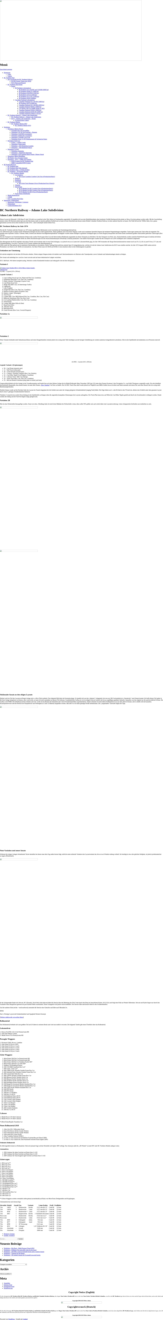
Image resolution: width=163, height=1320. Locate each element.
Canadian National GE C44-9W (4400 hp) (31, 101)
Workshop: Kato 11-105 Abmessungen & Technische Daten (29, 139)
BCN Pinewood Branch (18, 83)
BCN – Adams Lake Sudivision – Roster (23, 118)
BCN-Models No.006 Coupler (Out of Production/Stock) (36, 190)
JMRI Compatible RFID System (21, 163)
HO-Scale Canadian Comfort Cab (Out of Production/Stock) (37, 176)
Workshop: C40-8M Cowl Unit (20, 137)
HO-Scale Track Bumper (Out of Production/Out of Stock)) (36, 183)
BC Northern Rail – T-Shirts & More (19, 170)
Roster (13, 86)
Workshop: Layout (13, 149)
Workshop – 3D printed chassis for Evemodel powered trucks (22, 1255)
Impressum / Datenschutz (11, 200)
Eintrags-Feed (8, 1285)
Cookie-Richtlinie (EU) (15, 205)
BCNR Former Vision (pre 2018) (21, 81)
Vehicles (17, 185)
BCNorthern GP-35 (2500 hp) (28, 95)
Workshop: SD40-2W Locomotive (21, 135)
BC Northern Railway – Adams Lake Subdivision (22, 115)
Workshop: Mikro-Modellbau (16, 156)
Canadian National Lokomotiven (25, 100)
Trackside (18, 181)
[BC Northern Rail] (70, 60)
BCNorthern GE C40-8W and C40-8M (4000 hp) (34, 89)
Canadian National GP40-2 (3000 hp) (30, 110)
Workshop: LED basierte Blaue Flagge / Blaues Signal (27, 154)
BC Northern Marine (14, 122)
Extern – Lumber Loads (18, 142)
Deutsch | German (9, 1234)
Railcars (17, 178)
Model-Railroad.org (13, 195)
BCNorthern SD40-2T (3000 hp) (29, 91)
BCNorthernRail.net (10, 164)
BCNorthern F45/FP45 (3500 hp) (29, 93)
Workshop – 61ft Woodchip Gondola (22, 146)
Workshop (7, 127)
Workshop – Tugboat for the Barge (14, 1253)
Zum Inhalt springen (6, 69)
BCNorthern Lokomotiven (23, 88)
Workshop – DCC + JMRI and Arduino (19, 159)
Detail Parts (18, 187)
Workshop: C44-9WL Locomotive (21, 134)
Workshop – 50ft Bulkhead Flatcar (21, 147)
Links (9, 74)
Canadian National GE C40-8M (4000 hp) (31, 105)
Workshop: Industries (17, 151)
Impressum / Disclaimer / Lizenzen (18, 202)
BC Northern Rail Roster (15, 84)
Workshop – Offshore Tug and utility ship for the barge (20, 1250)
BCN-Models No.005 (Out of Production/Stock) (33, 192)
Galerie (10, 76)
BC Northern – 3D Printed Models (18, 171)
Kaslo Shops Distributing (22, 193)
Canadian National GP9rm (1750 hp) (30, 113)
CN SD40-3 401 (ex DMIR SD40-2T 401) (32, 108)
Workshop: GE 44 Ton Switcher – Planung (24, 132)
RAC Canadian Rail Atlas (15, 199)
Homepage (7, 72)
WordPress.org (8, 1288)
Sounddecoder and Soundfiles (20, 130)
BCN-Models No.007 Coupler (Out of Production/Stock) (36, 188)
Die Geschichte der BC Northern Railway (20, 79)
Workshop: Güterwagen (18, 144)
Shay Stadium (45, 385)
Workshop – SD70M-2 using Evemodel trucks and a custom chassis (24, 1252)
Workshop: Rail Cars (14, 141)
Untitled (25, 1319)
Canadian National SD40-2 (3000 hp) (30, 107)
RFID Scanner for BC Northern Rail (22, 161)
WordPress (11, 1319)
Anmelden (7, 1283)
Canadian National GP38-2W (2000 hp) (31, 112)
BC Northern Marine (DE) (19, 124)
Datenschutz (11, 204)
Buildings (18, 180)
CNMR (10, 197)
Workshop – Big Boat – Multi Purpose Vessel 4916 (19, 1248)
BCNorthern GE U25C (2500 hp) (29, 96)
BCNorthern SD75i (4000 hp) (28, 103)
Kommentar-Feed (9, 1286)
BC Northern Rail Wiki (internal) (17, 168)
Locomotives (19, 175)
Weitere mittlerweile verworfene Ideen (11, 1017)
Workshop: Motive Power (15, 129)
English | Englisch (9, 1235)
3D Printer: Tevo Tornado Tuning (18, 158)
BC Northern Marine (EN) (23, 125)
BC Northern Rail (9, 78)
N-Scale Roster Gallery (22, 120)
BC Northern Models (17, 173)
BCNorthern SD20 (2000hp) (27, 98)
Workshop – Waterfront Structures (21, 153)
